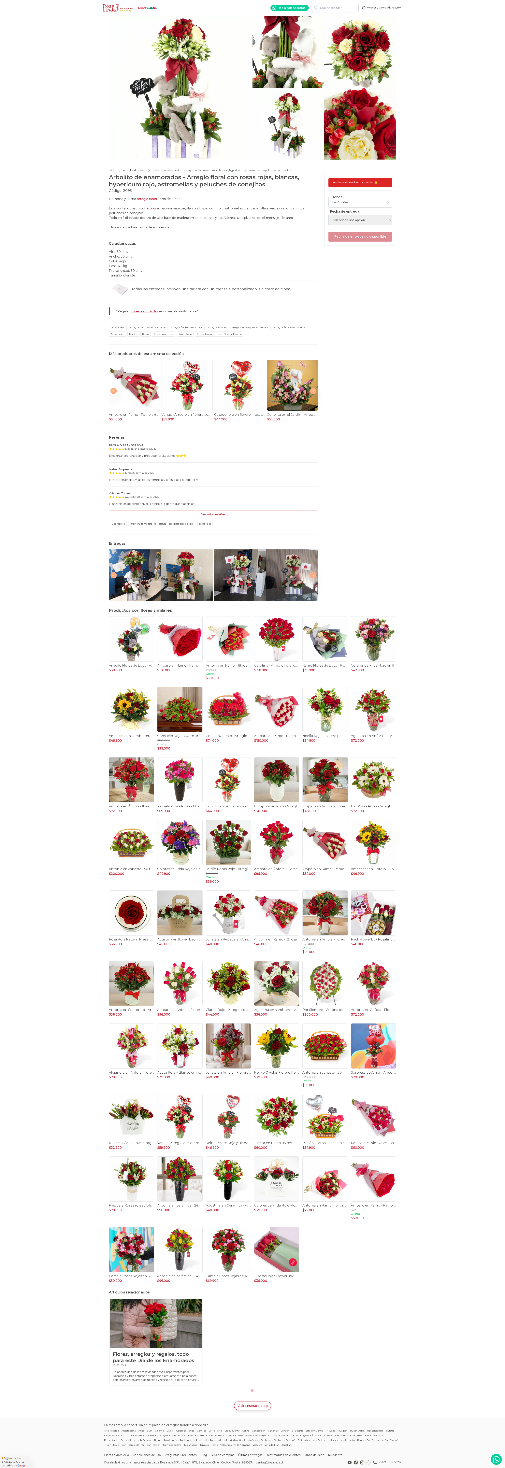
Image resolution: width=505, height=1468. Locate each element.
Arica (141, 1430)
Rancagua (336, 1440)
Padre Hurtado (341, 1435)
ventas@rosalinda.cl (269, 1462)
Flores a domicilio (116, 1455)
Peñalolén (145, 1440)
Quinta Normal (306, 1440)
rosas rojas (205, 523)
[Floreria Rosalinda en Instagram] (363, 1462)
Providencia (170, 1440)
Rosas (145, 333)
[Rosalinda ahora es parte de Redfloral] (147, 7)
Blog (203, 1455)
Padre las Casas (360, 1435)
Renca (360, 1440)
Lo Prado (273, 1435)
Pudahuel (201, 1440)
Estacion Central (315, 1430)
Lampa (202, 1435)
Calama (159, 1430)
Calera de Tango (185, 1430)
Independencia (375, 1430)
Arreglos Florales (217, 327)
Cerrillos (201, 1430)
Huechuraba (357, 1430)
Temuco (204, 1444)
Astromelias (117, 333)
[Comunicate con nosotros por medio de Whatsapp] (496, 1459)
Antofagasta (129, 1430)
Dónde (337, 197)
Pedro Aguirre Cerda (115, 1440)
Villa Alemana (242, 1444)
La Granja (150, 1435)
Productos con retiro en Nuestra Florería (219, 333)
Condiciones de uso (147, 1455)
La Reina (191, 1435)
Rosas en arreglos (163, 333)
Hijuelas (331, 1430)
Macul (284, 1435)
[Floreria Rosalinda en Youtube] (350, 1462)
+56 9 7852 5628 (390, 1462)
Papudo (376, 1435)
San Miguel (113, 1444)
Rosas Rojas (185, 333)
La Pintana (177, 1435)
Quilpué (290, 1440)
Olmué (326, 1435)
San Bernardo (374, 1440)
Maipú (294, 1435)
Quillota (278, 1440)
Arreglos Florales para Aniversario (250, 327)
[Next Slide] (313, 391)
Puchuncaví (186, 1440)
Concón (285, 1430)
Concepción (258, 1430)
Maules (133, 333)
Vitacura (257, 1444)
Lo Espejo (260, 1435)
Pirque (157, 1440)
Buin (149, 1430)
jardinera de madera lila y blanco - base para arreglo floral (162, 523)
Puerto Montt (233, 1440)
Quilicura (266, 1440)
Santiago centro (172, 1444)
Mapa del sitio (314, 1455)
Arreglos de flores (134, 170)
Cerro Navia (215, 1430)
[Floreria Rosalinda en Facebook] (357, 1462)
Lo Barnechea (244, 1435)
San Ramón (154, 1444)
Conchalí (273, 1430)
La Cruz (124, 1435)
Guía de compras (222, 1455)
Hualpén (343, 1430)
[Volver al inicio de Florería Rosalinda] (118, 8)
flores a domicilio (144, 311)
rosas (151, 208)
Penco (133, 1440)
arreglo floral (147, 199)
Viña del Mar (272, 1444)
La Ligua (163, 1435)
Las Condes (215, 1435)
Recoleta (350, 1440)
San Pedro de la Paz (133, 1444)
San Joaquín (392, 1440)
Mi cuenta (335, 1455)
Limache (229, 1435)
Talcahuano (190, 1444)
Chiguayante (231, 1430)
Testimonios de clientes (283, 1455)
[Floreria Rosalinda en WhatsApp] (369, 1462)
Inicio (112, 170)
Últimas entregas (250, 1455)
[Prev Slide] (113, 391)
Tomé (214, 1444)
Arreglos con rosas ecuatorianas (148, 327)
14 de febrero (118, 327)
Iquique (390, 1430)
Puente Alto (216, 1440)
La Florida (136, 1435)
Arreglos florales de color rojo (187, 327)
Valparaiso (226, 1444)
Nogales (304, 1435)
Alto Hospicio (111, 1430)
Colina (245, 1430)
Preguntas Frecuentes (181, 1455)
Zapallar (286, 1444)
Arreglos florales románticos (289, 327)
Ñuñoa (315, 1435)
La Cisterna (110, 1435)
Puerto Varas (251, 1440)
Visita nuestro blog (253, 1406)
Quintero (323, 1440)
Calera (170, 1430)
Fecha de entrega (344, 211)
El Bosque (297, 1430)
